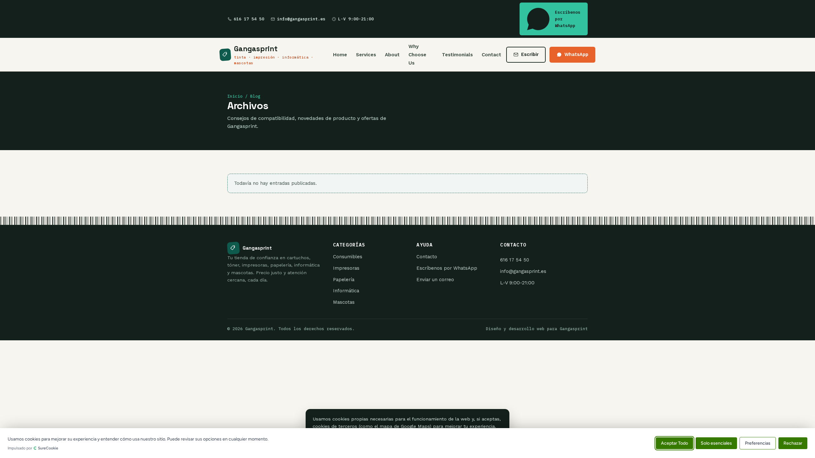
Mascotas (344, 302)
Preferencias (757, 443)
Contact (491, 55)
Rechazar (792, 443)
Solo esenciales (716, 443)
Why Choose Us (417, 55)
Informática (346, 291)
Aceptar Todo (674, 443)
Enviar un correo (435, 279)
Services (366, 55)
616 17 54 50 (249, 19)
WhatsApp (576, 54)
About (392, 55)
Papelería (343, 279)
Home (340, 55)
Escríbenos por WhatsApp (567, 19)
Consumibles (347, 257)
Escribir (530, 54)
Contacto (426, 257)
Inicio (235, 96)
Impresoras (346, 268)
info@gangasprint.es (301, 19)
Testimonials (457, 55)
